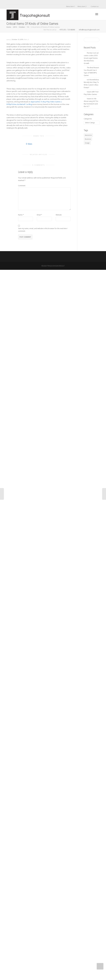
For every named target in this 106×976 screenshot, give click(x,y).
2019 (15, 27)
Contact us (95, 6)
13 (28, 27)
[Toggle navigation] (97, 14)
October (22, 27)
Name (20, 215)
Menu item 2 (82, 6)
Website (59, 215)
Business (88, 139)
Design (87, 143)
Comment (21, 186)
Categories (88, 119)
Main (25, 39)
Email (39, 215)
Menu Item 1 (70, 6)
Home (8, 27)
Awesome (88, 135)
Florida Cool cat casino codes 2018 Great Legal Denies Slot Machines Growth (91, 58)
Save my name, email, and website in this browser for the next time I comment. (42, 229)
